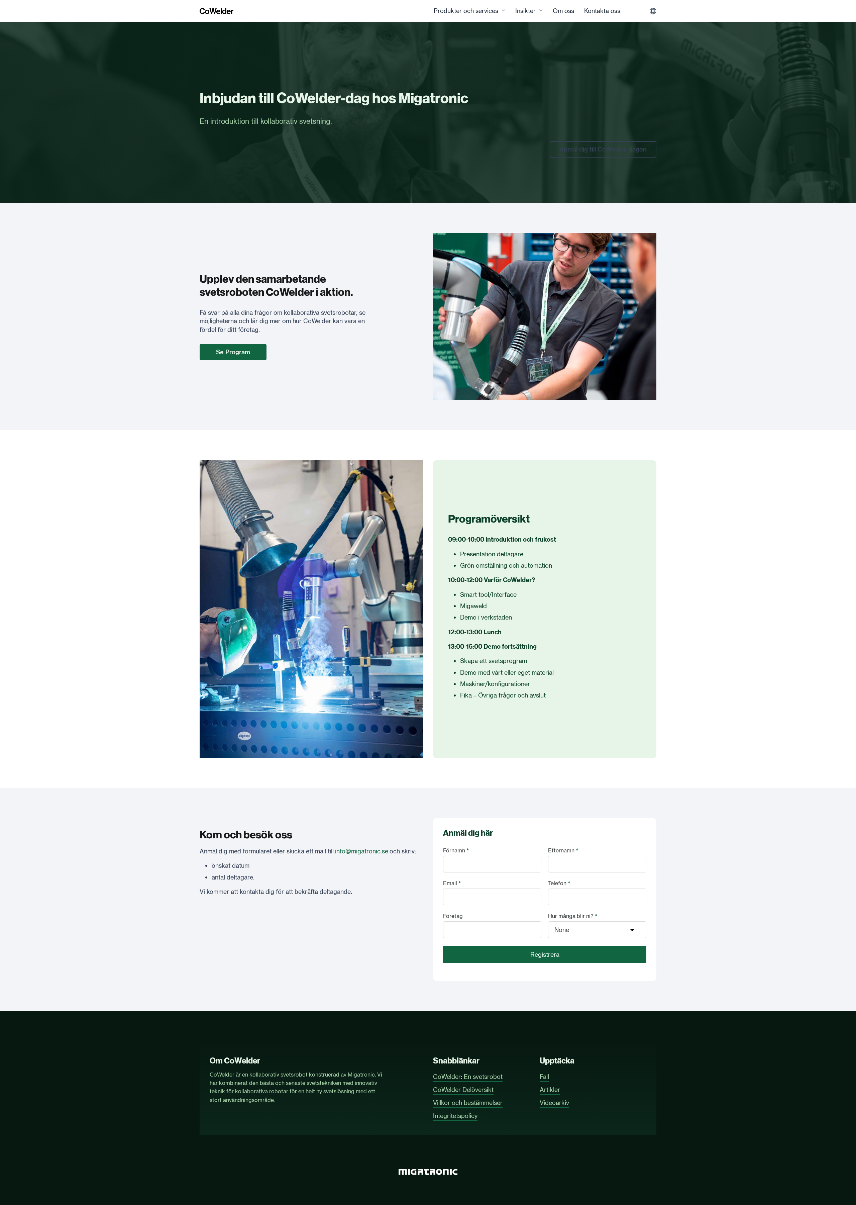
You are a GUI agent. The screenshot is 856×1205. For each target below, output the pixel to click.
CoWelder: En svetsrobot (468, 1076)
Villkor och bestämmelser (468, 1102)
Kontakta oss (602, 10)
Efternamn (563, 850)
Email (452, 883)
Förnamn (456, 850)
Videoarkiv (554, 1102)
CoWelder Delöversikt (463, 1089)
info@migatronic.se (361, 851)
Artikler (550, 1089)
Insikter (525, 10)
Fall (544, 1076)
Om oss (563, 10)
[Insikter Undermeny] (541, 11)
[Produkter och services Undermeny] (503, 11)
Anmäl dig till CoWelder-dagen (603, 149)
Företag (453, 916)
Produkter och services (466, 10)
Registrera (544, 954)
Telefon (559, 883)
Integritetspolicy (455, 1115)
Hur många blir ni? (573, 916)
